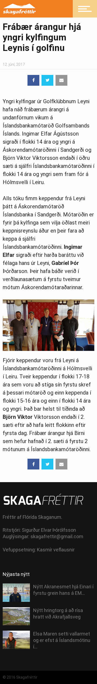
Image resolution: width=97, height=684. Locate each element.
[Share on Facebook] (33, 80)
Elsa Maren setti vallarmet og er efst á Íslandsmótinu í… (61, 640)
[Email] (61, 80)
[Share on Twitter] (47, 80)
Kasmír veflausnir (56, 549)
